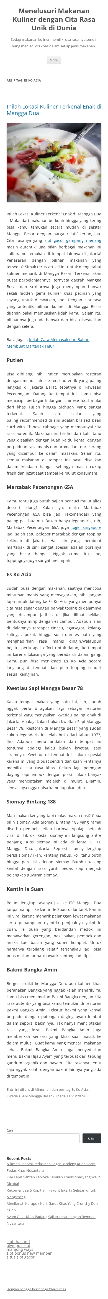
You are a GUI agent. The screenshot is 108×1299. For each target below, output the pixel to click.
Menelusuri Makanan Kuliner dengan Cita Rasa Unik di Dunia (54, 19)
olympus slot (18, 1245)
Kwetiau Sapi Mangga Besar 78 (31, 1096)
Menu (54, 60)
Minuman (43, 1089)
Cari (10, 1130)
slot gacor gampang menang (73, 240)
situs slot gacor (21, 1257)
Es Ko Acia (79, 1089)
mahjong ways (20, 1249)
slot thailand (18, 1241)
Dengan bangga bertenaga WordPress (36, 1289)
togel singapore (86, 527)
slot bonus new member (29, 1253)
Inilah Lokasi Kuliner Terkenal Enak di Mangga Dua (54, 110)
